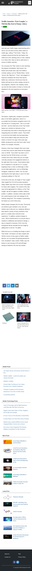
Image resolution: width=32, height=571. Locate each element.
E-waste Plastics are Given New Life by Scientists (16, 418)
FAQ (19, 554)
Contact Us (7, 557)
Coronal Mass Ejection (9, 394)
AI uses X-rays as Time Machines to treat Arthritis (16, 415)
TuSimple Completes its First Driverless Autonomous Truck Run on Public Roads (13, 390)
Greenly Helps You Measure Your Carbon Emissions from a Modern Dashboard (14, 385)
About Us (7, 554)
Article (4, 26)
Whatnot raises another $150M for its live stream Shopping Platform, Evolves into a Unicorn (15, 423)
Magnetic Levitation (8, 381)
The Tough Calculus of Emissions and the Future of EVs (16, 371)
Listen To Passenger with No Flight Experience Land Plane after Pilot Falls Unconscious (15, 406)
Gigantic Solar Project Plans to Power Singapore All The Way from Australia (15, 411)
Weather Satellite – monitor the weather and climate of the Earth (14, 377)
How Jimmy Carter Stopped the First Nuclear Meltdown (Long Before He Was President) (14, 428)
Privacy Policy (22, 557)
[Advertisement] (16, 266)
